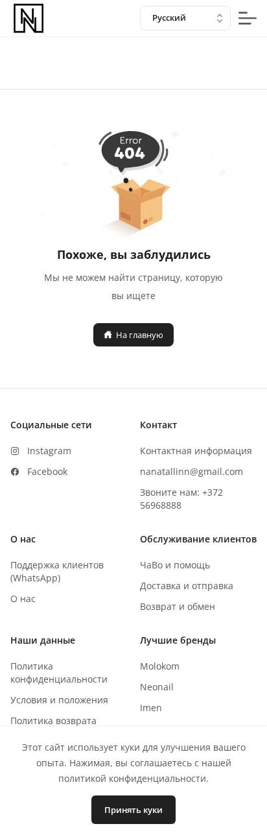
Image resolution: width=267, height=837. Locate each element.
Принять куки (133, 810)
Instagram (49, 450)
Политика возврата (53, 720)
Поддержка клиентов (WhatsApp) (57, 571)
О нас (23, 598)
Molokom (160, 666)
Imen (151, 707)
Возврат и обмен (177, 606)
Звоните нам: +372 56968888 (181, 498)
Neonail (157, 687)
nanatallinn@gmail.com (191, 471)
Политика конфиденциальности (59, 672)
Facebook (47, 471)
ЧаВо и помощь (175, 565)
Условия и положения (59, 700)
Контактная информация (196, 450)
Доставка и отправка (186, 585)
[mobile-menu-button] (247, 18)
